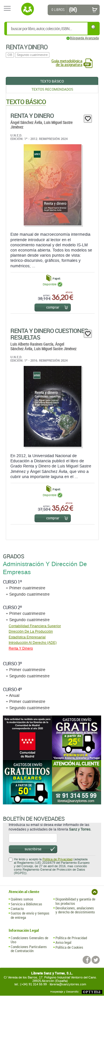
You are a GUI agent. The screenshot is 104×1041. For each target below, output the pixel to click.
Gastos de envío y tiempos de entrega (30, 915)
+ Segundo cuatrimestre (28, 594)
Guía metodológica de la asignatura (66, 63)
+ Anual (12, 695)
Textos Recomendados (52, 89)
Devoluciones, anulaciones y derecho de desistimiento (75, 910)
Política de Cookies (69, 947)
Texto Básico (52, 81)
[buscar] (94, 27)
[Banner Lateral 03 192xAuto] (76, 782)
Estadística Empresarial (27, 637)
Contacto (17, 909)
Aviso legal (63, 942)
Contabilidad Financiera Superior (35, 626)
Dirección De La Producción (31, 631)
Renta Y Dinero (32, 116)
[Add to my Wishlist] (88, 119)
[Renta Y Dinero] (52, 185)
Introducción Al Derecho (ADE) (33, 643)
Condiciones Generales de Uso (29, 940)
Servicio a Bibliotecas (26, 904)
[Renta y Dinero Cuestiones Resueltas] (52, 406)
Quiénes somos (22, 899)
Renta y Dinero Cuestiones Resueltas (49, 334)
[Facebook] (87, 960)
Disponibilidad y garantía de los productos (75, 901)
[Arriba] (94, 892)
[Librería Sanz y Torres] (27, 9)
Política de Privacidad (57, 859)
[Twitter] (96, 960)
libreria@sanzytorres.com (68, 984)
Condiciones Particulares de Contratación (29, 949)
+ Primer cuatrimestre (25, 588)
